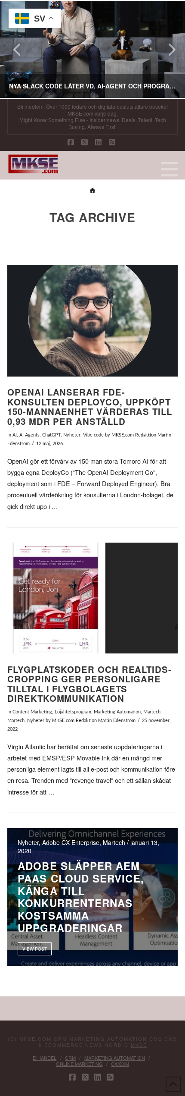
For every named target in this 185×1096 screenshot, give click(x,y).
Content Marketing (32, 712)
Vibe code (93, 435)
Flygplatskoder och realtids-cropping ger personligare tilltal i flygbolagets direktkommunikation (89, 683)
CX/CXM (120, 1064)
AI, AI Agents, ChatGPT (36, 435)
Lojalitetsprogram (73, 712)
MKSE (139, 1044)
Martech (151, 712)
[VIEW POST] (92, 320)
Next (166, 49)
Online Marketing (79, 1064)
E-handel (44, 1058)
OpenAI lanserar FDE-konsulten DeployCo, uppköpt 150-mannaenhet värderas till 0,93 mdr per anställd (89, 406)
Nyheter (71, 435)
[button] (169, 168)
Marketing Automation (117, 712)
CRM (70, 1058)
